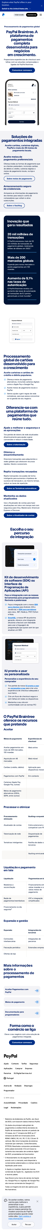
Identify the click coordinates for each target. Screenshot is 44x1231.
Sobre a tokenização (16, 444)
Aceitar (14, 1224)
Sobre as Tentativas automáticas (21, 488)
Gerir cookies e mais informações (19, 1217)
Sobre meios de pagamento (19, 178)
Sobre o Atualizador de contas (20, 515)
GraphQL (12, 618)
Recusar (28, 1224)
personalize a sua (18, 688)
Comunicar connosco (22, 70)
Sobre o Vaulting (14, 205)
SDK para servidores (27, 609)
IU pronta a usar (32, 686)
